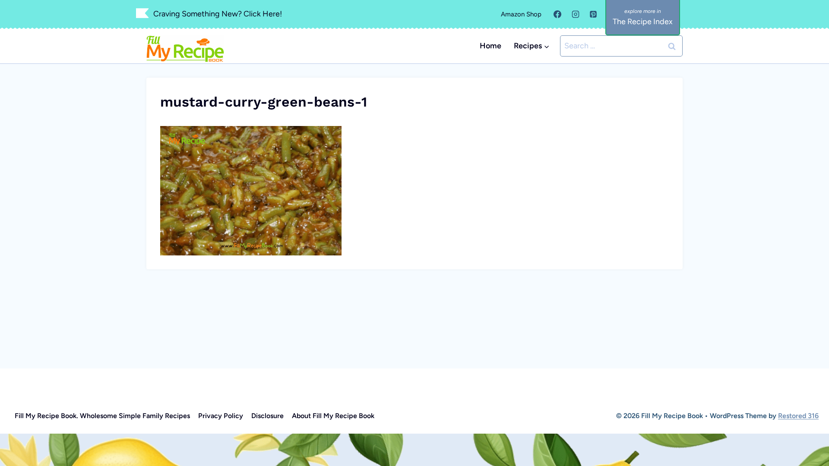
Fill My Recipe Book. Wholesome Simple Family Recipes (102, 416)
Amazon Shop (521, 14)
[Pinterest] (593, 14)
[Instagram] (575, 14)
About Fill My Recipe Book (333, 416)
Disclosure (267, 416)
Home (490, 45)
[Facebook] (557, 14)
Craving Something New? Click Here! (217, 14)
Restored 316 (798, 416)
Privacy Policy (220, 416)
